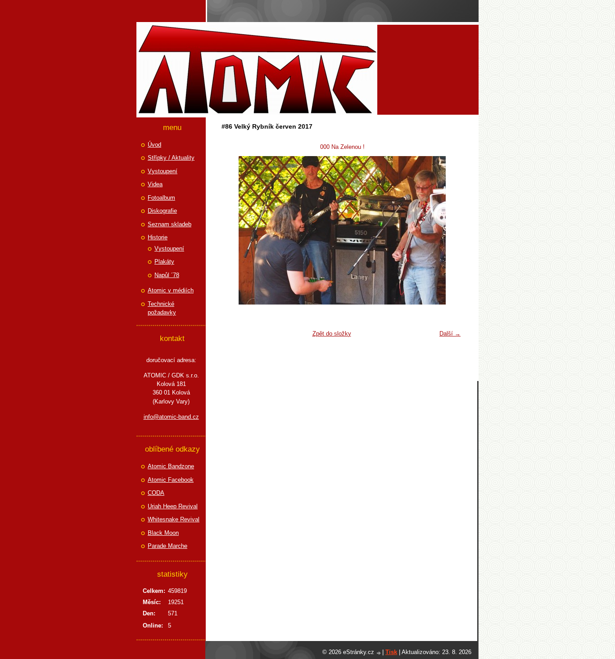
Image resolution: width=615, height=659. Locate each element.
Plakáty (164, 261)
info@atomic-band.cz (171, 416)
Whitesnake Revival (173, 519)
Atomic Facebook (171, 479)
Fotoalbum (161, 197)
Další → (450, 333)
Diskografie (162, 210)
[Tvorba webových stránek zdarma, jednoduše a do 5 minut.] (379, 653)
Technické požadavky (162, 308)
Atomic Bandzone (171, 466)
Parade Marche (167, 545)
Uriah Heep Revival (173, 506)
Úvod (154, 144)
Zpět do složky (331, 333)
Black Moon (163, 532)
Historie (157, 237)
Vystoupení (162, 171)
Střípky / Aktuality (171, 157)
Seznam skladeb (169, 224)
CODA (156, 492)
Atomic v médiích (171, 290)
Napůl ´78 (166, 275)
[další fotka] (450, 230)
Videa (155, 184)
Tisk (391, 652)
